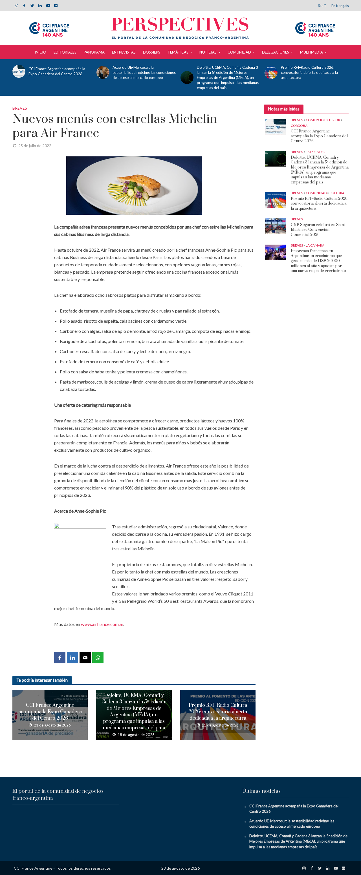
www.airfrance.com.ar (102, 624)
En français (340, 5)
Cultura (336, 193)
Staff (322, 5)
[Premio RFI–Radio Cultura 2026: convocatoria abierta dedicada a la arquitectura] (270, 72)
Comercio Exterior (323, 120)
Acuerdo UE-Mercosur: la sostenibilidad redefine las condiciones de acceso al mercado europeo (144, 72)
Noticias (208, 52)
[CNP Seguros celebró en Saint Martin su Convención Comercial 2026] (275, 225)
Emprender (315, 152)
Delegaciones (275, 52)
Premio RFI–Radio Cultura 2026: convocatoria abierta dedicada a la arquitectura (309, 72)
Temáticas (178, 52)
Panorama (94, 52)
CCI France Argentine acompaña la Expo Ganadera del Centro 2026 (56, 71)
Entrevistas (124, 52)
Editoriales (65, 52)
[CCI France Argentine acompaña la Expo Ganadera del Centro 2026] (18, 71)
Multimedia (311, 52)
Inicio (40, 52)
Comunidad (239, 52)
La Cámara (315, 245)
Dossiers (151, 52)
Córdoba (299, 125)
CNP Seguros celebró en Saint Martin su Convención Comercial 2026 (318, 230)
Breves (19, 108)
